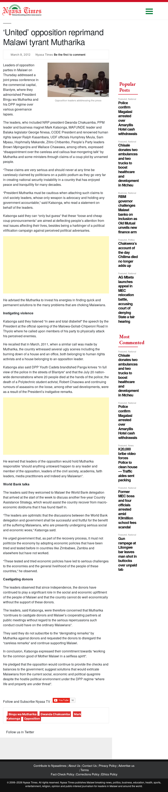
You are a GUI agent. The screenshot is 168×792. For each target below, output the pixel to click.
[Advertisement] (56, 264)
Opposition (32, 718)
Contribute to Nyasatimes (50, 766)
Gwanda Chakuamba (55, 714)
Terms (85, 770)
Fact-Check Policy (62, 774)
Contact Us (90, 766)
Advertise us (126, 766)
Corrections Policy (87, 774)
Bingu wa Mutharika (22, 714)
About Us (74, 766)
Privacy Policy (108, 766)
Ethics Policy (109, 774)
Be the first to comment (69, 54)
